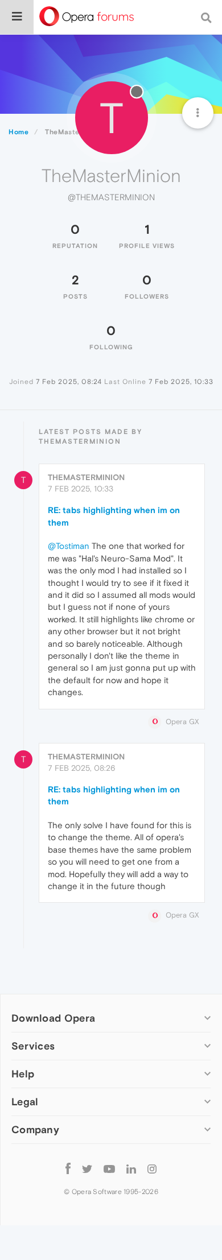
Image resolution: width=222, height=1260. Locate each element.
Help (22, 1074)
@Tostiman (68, 546)
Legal (25, 1102)
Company (35, 1129)
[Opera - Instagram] (152, 1168)
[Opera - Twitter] (87, 1168)
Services (33, 1046)
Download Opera (53, 1018)
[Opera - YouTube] (109, 1168)
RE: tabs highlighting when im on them (114, 516)
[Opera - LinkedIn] (131, 1168)
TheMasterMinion (86, 477)
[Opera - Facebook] (68, 1168)
